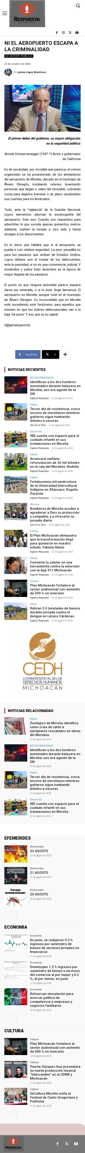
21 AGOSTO (39, 873)
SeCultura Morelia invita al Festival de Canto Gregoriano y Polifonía (54, 1097)
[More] (65, 354)
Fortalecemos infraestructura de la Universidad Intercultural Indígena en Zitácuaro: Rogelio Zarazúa (54, 487)
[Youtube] (76, 33)
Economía (36, 935)
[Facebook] (56, 33)
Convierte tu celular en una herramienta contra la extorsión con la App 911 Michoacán (55, 566)
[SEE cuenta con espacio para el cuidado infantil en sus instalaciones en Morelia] (15, 438)
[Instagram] (63, 33)
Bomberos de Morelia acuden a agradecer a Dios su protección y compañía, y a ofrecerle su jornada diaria (54, 514)
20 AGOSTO (39, 894)
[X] (70, 33)
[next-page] (14, 914)
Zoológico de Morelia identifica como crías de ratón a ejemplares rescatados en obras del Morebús (55, 729)
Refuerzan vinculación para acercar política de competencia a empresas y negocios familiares (51, 1000)
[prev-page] (7, 914)
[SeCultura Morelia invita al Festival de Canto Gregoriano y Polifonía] (15, 1096)
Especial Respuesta (39, 398)
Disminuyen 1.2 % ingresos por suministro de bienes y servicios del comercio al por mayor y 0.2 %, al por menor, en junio (55, 973)
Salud (33, 604)
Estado (34, 404)
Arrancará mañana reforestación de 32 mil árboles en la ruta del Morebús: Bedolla (54, 463)
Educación (36, 431)
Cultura (34, 581)
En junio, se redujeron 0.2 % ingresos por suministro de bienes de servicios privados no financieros (54, 946)
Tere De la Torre (38, 425)
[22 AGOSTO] (15, 854)
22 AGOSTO (39, 851)
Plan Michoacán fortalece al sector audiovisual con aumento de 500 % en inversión (55, 589)
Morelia (34, 504)
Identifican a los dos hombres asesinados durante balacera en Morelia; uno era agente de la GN (55, 388)
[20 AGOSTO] (15, 897)
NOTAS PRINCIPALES (41, 377)
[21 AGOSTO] (15, 875)
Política (34, 531)
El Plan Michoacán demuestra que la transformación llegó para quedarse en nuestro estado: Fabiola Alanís (53, 541)
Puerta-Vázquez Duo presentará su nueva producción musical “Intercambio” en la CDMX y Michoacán (55, 1072)
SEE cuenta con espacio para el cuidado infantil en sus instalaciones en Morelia (54, 440)
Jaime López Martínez (32, 72)
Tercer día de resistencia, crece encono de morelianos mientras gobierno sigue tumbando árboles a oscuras (55, 415)
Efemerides (37, 846)
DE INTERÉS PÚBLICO (18, 56)
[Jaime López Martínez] (8, 72)
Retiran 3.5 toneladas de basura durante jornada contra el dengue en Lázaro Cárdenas (55, 612)
